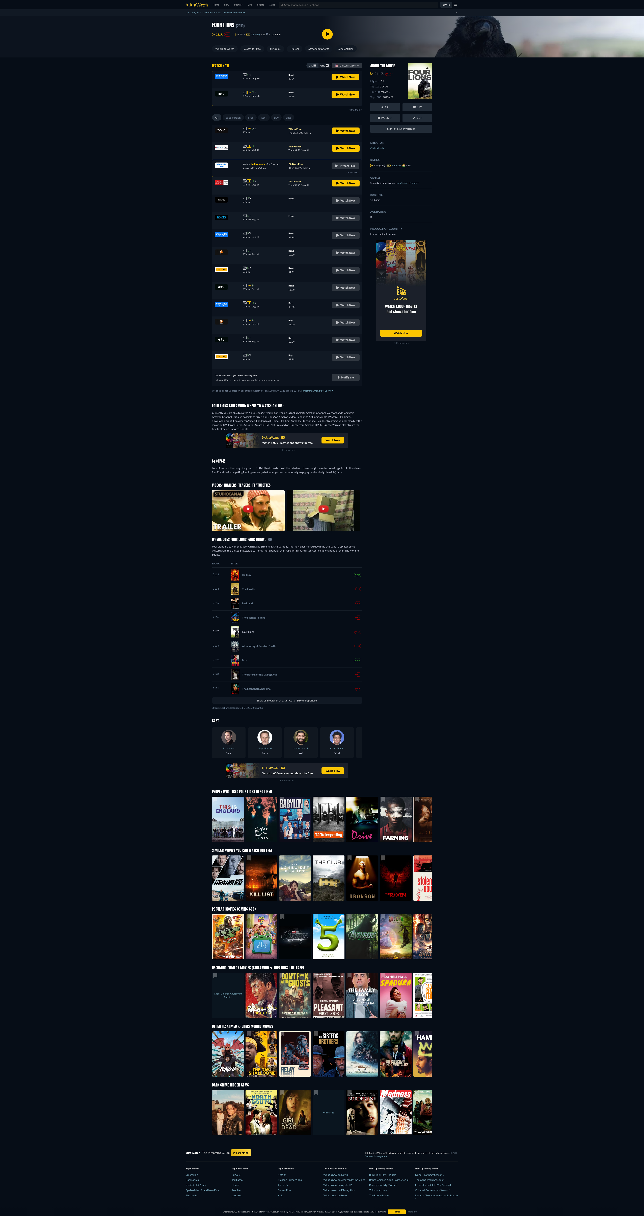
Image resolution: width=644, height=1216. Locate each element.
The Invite (191, 1195)
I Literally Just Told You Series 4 (433, 1185)
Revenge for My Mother (383, 1185)
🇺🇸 (345, 65)
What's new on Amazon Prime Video (344, 1179)
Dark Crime (402, 182)
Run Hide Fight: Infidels (382, 1174)
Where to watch (224, 48)
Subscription (233, 117)
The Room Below (379, 1195)
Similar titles (345, 48)
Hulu (280, 1195)
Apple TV (283, 1185)
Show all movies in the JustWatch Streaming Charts (287, 700)
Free (251, 117)
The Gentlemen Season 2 (429, 1179)
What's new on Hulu (335, 1195)
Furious (236, 1174)
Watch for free (252, 48)
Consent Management (376, 1156)
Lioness (236, 1185)
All (216, 117)
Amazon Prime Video (290, 1179)
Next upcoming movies (381, 1168)
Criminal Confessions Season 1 (432, 1190)
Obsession (192, 1174)
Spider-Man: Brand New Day (202, 1190)
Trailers (294, 48)
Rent (264, 117)
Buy (276, 117)
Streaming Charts (318, 48)
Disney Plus (284, 1190)
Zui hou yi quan (378, 1190)
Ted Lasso (237, 1179)
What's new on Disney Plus (339, 1190)
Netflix (282, 1174)
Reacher (236, 1190)
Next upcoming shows (426, 1168)
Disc (288, 117)
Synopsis (275, 48)
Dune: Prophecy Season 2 (429, 1174)
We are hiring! (241, 1152)
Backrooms (192, 1179)
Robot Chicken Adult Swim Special (389, 1179)
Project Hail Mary (196, 1185)
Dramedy (414, 182)
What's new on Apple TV (337, 1185)
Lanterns (237, 1195)
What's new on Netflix (336, 1174)
